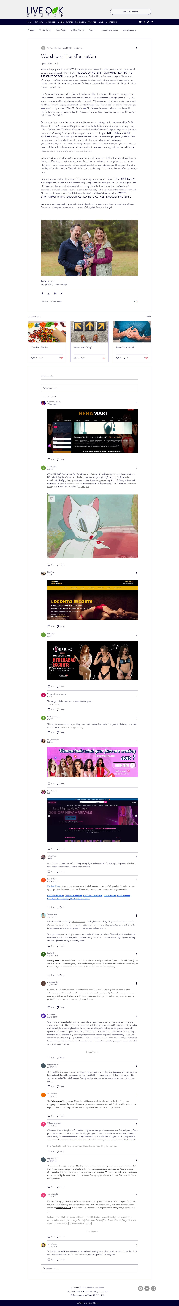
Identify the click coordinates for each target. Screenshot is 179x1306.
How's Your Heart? (125, 347)
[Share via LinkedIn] (55, 293)
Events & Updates (129, 30)
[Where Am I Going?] (90, 331)
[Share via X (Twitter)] (48, 293)
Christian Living (45, 30)
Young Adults (61, 30)
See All (148, 316)
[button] (92, 526)
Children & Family (77, 30)
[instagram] (148, 21)
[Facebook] (147, 1288)
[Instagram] (153, 1288)
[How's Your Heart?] (132, 331)
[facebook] (144, 21)
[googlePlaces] (152, 21)
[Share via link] (61, 293)
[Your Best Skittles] (47, 331)
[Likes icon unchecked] (49, 459)
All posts (31, 30)
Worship (92, 30)
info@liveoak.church (95, 1287)
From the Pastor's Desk (109, 30)
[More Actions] (136, 403)
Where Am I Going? (83, 347)
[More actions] (136, 48)
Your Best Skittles (39, 347)
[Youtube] (140, 21)
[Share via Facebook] (42, 293)
